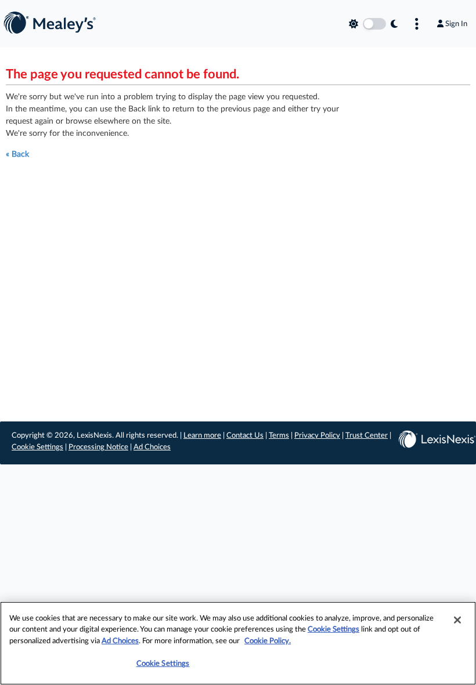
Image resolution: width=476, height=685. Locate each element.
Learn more (202, 435)
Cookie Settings (37, 447)
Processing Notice (98, 447)
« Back (17, 154)
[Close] (457, 620)
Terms (279, 435)
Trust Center (366, 435)
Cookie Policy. (267, 641)
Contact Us (245, 435)
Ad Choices (152, 447)
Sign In (456, 23)
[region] (238, 643)
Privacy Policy (317, 435)
